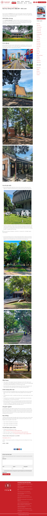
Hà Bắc (38, 53)
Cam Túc (38, 51)
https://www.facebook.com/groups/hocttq (20, 432)
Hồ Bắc (38, 48)
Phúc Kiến (38, 44)
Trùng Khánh (39, 27)
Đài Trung (7, 7)
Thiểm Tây (38, 62)
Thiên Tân (38, 25)
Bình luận (4, 458)
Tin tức (11, 7)
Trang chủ (14, 1)
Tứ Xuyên (38, 37)
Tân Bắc (38, 74)
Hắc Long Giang (39, 55)
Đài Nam (38, 71)
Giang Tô (38, 39)
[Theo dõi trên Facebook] (5, 490)
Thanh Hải (38, 60)
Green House (26, 514)
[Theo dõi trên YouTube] (10, 490)
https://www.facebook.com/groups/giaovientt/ (23, 433)
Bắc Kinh (38, 23)
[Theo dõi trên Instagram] (7, 490)
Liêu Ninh (38, 41)
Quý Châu (38, 46)
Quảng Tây (39, 30)
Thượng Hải (39, 32)
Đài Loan (3, 7)
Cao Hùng (38, 67)
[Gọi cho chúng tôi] (34, 2)
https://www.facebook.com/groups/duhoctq (14, 430)
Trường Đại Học (15, 7)
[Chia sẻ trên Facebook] (14, 449)
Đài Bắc (38, 69)
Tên (3, 466)
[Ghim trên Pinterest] (19, 449)
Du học (18, 1)
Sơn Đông (38, 43)
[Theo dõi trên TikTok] (8, 490)
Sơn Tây (38, 58)
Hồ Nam (38, 57)
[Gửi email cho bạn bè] (17, 449)
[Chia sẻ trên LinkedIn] (21, 449)
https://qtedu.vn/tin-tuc (6, 437)
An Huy (38, 50)
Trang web (25, 466)
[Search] (36, 2)
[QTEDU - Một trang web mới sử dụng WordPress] (5, 2)
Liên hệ (22, 1)
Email (14, 466)
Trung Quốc (27, 1)
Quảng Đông (39, 34)
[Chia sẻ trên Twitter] (16, 449)
